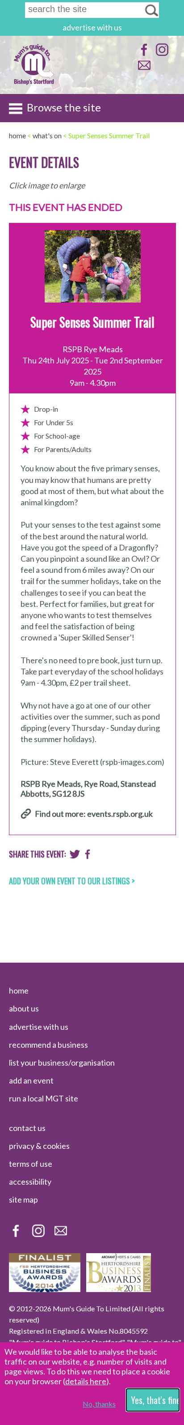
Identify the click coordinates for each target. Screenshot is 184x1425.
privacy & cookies (39, 1146)
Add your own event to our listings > (72, 881)
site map (23, 1199)
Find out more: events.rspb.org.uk (94, 814)
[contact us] (143, 69)
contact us (27, 1128)
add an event (31, 1080)
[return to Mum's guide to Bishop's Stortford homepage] (33, 84)
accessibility (30, 1181)
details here (85, 1381)
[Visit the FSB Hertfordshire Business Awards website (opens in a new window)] (44, 1289)
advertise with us (92, 27)
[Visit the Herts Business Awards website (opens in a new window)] (118, 1289)
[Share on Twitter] (74, 856)
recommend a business (48, 1045)
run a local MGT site (43, 1098)
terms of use (30, 1164)
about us (24, 1008)
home (19, 990)
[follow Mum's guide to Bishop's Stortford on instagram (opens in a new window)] (161, 54)
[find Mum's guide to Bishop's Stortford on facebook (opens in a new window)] (143, 54)
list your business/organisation (62, 1062)
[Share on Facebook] (87, 856)
